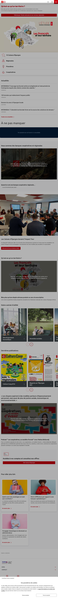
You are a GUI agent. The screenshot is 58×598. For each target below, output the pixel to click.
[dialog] (29, 299)
